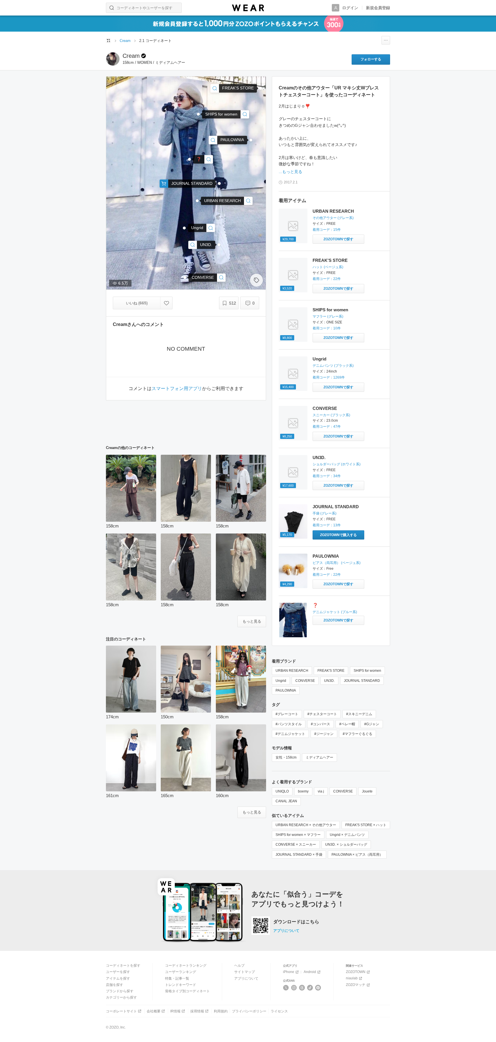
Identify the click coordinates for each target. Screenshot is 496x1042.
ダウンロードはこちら (296, 922)
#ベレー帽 (347, 724)
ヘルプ (239, 966)
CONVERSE (325, 408)
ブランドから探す (119, 991)
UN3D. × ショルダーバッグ (346, 845)
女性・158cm (286, 757)
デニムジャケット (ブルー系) (335, 612)
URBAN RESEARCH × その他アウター (306, 825)
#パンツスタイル (289, 724)
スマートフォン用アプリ (177, 388)
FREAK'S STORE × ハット (365, 825)
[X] (286, 988)
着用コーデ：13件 (327, 525)
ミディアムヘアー (319, 757)
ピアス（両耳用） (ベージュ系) (337, 563)
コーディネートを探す (123, 966)
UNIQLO (282, 791)
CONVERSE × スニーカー (296, 845)
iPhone (288, 972)
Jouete (367, 791)
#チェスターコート (322, 714)
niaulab (352, 978)
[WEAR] (248, 7)
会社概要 (153, 1011)
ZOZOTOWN (355, 972)
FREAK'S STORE (330, 260)
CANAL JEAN (286, 801)
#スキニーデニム (359, 714)
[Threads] (302, 988)
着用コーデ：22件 (327, 279)
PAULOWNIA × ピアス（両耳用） (357, 855)
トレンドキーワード (180, 985)
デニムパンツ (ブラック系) (333, 366)
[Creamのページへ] (113, 59)
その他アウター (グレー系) (333, 218)
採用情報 (197, 1011)
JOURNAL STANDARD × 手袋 (299, 855)
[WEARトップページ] (108, 40)
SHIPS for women (330, 309)
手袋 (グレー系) (324, 513)
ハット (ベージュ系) (328, 267)
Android (310, 972)
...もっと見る (290, 171)
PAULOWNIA (326, 556)
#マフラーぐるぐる (357, 734)
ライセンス (279, 1011)
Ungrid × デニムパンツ (347, 835)
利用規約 (221, 1011)
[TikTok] (310, 988)
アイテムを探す (118, 978)
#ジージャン (324, 734)
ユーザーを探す (118, 972)
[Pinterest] (318, 988)
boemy (303, 791)
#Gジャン (371, 724)
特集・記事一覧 (177, 978)
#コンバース (320, 724)
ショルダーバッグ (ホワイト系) (337, 464)
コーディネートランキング (185, 966)
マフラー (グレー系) (328, 316)
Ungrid (319, 358)
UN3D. (319, 457)
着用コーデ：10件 (327, 328)
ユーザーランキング (180, 972)
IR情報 (175, 1011)
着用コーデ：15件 (327, 230)
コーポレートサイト (121, 1011)
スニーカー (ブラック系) (331, 415)
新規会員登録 (378, 7)
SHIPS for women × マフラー (298, 835)
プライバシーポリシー (249, 1011)
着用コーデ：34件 (327, 476)
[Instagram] (294, 988)
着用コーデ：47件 (327, 427)
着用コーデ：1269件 (329, 377)
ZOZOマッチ (355, 985)
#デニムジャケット (290, 734)
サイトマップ (244, 972)
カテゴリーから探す (121, 997)
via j (321, 791)
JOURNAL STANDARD (336, 506)
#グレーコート (287, 714)
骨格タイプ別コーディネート (187, 991)
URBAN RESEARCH (333, 211)
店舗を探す (114, 985)
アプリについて (286, 930)
